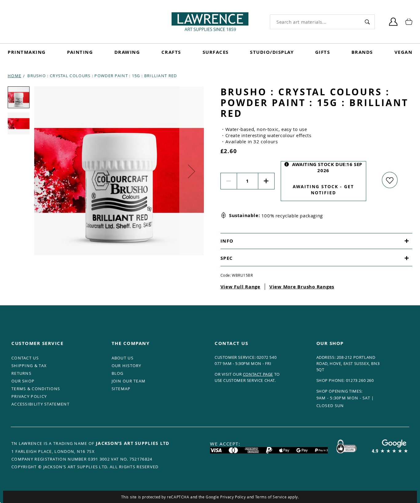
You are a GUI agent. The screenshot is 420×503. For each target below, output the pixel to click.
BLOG (118, 373)
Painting (80, 52)
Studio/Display (272, 52)
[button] (191, 171)
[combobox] (315, 22)
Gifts (322, 52)
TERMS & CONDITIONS (35, 388)
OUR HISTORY (126, 365)
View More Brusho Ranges (301, 286)
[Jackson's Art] (210, 21)
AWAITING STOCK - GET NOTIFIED (323, 190)
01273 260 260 (360, 380)
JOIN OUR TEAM (129, 381)
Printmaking (27, 52)
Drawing (127, 52)
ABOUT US (122, 358)
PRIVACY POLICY (29, 396)
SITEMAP (121, 388)
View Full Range (240, 286)
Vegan (403, 52)
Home (14, 75)
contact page (258, 374)
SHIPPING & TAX (29, 365)
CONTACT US (25, 358)
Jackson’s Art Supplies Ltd (132, 443)
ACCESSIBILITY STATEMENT (40, 404)
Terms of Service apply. (277, 496)
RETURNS (21, 373)
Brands (362, 52)
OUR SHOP (22, 381)
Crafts (171, 52)
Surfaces (216, 52)
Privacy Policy (233, 496)
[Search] (367, 21)
